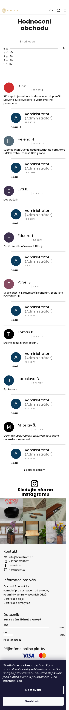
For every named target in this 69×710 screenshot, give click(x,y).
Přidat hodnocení (17, 73)
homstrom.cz (17, 569)
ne (5, 632)
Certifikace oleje (14, 599)
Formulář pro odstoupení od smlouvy (26, 590)
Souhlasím (33, 701)
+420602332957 (19, 561)
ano (6, 625)
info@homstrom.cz (21, 557)
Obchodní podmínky (16, 586)
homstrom (15, 565)
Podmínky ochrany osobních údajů (25, 594)
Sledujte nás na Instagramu (35, 492)
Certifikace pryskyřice (17, 603)
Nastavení (33, 690)
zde (19, 681)
